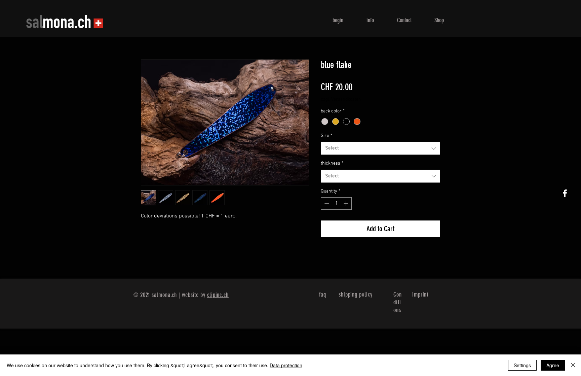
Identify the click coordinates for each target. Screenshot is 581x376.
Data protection (286, 365)
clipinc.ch (218, 295)
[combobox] (380, 148)
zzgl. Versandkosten (341, 99)
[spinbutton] (336, 203)
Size (326, 136)
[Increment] (346, 203)
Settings (522, 365)
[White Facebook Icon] (565, 193)
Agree (552, 365)
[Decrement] (326, 203)
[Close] (573, 365)
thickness (332, 163)
